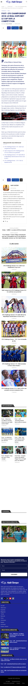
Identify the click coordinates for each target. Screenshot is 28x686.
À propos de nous (16, 681)
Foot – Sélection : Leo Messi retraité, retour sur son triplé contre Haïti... (17, 635)
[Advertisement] (14, 35)
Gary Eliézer (9, 23)
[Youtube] (10, 598)
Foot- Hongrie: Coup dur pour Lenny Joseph (6, 457)
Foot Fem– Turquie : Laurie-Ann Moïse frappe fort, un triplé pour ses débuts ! (20, 458)
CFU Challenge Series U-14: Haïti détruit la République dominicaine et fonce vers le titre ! (14, 156)
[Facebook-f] (2, 598)
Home (2, 6)
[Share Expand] (20, 27)
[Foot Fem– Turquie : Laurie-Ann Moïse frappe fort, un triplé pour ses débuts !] (21, 450)
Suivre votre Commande (8, 683)
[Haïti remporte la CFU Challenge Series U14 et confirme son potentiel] (14, 280)
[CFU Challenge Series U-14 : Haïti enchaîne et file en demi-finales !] (14, 353)
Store (23, 683)
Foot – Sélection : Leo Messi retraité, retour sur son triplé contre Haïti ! (6, 421)
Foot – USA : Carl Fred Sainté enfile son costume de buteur (19, 440)
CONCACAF (9, 6)
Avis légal (8, 681)
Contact (18, 683)
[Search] (26, 2)
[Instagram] (7, 598)
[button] (2, 534)
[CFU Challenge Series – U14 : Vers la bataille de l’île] (14, 329)
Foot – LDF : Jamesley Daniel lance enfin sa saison (21, 420)
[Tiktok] (13, 598)
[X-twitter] (5, 598)
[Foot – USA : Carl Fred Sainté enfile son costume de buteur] (21, 431)
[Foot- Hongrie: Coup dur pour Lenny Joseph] (7, 450)
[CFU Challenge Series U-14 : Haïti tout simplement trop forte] (14, 255)
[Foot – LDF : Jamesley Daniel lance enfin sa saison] (21, 413)
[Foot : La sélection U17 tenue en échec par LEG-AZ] (7, 431)
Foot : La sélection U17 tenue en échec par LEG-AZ (6, 439)
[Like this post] (9, 27)
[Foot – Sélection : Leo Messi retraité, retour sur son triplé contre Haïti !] (7, 413)
